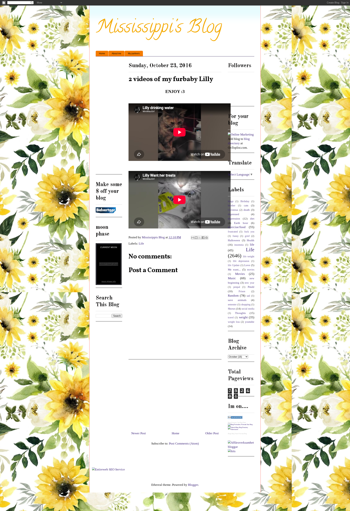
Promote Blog (242, 433)
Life (141, 243)
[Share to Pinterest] (206, 237)
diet (252, 218)
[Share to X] (199, 237)
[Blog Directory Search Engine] (241, 429)
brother (231, 205)
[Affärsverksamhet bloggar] (241, 447)
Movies (240, 274)
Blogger (193, 485)
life (252, 244)
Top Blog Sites (241, 422)
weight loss (234, 322)
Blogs (229, 433)
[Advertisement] (175, 394)
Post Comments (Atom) (184, 443)
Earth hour (241, 222)
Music (232, 278)
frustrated (233, 231)
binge (231, 201)
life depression (241, 261)
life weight (248, 256)
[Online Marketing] (241, 134)
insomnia (239, 244)
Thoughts (240, 312)
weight (243, 317)
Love (247, 265)
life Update (234, 265)
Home (102, 53)
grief (247, 236)
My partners (134, 53)
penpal (236, 287)
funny (236, 236)
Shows (231, 308)
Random (233, 295)
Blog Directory (232, 422)
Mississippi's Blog (159, 28)
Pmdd (251, 286)
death (247, 209)
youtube (249, 321)
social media (248, 308)
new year (249, 282)
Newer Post (138, 433)
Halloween (234, 240)
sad (248, 295)
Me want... (234, 269)
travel (231, 317)
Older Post (212, 433)
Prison (242, 291)
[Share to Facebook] (203, 237)
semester (232, 304)
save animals (237, 300)
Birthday (244, 201)
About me (116, 53)
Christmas (233, 210)
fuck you (249, 231)
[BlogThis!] (196, 237)
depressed (233, 214)
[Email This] (193, 237)
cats (246, 205)
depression (234, 218)
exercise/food (237, 227)
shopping (245, 304)
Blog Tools (235, 433)
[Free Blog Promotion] (240, 424)
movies (250, 269)
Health (250, 240)
